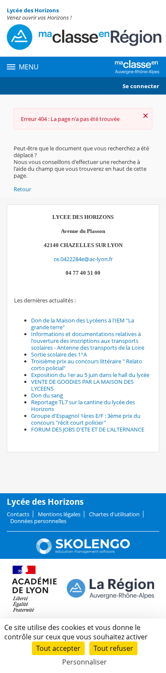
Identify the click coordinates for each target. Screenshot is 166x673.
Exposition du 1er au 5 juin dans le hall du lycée (90, 375)
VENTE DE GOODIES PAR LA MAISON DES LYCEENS (82, 385)
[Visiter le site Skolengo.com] (83, 552)
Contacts (18, 514)
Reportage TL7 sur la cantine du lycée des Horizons (83, 405)
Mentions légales (59, 514)
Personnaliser (84, 662)
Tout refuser (113, 648)
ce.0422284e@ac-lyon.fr (83, 259)
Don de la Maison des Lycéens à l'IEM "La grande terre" (82, 323)
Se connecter (141, 86)
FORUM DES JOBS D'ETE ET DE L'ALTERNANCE (87, 429)
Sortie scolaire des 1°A (59, 354)
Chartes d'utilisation (114, 514)
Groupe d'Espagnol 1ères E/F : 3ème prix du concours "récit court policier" (85, 419)
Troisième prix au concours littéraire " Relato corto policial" (86, 364)
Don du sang (47, 395)
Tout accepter (58, 648)
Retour (22, 189)
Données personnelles (38, 521)
